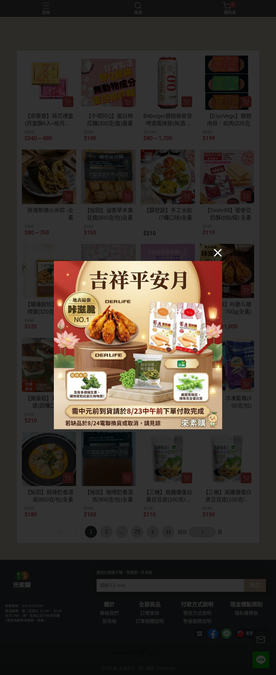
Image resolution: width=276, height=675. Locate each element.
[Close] (218, 252)
